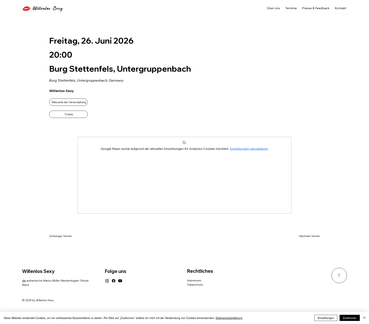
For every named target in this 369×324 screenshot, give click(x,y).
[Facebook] (113, 280)
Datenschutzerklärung (229, 318)
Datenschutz (195, 284)
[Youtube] (120, 280)
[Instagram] (107, 280)
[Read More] (339, 275)
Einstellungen (326, 318)
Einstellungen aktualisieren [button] (249, 149)
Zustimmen (350, 318)
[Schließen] (364, 318)
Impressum (194, 280)
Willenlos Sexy (48, 8)
